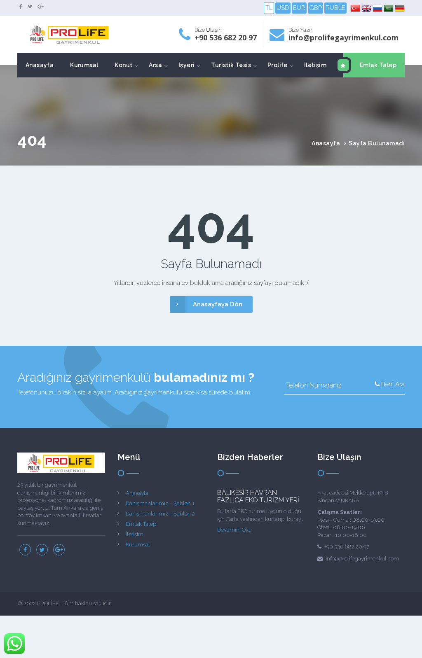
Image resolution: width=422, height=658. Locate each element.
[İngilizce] (367, 8)
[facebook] (20, 6)
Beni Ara (392, 384)
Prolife (277, 65)
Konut (123, 65)
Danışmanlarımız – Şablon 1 (160, 503)
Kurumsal (84, 65)
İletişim (315, 65)
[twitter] (30, 6)
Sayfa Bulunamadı (377, 143)
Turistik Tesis (231, 65)
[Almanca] (400, 8)
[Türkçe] (355, 8)
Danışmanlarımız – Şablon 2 (160, 514)
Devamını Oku (234, 530)
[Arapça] (389, 8)
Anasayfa (40, 65)
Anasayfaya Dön (217, 304)
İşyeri (186, 65)
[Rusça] (378, 8)
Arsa (155, 65)
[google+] (41, 6)
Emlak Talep (378, 65)
